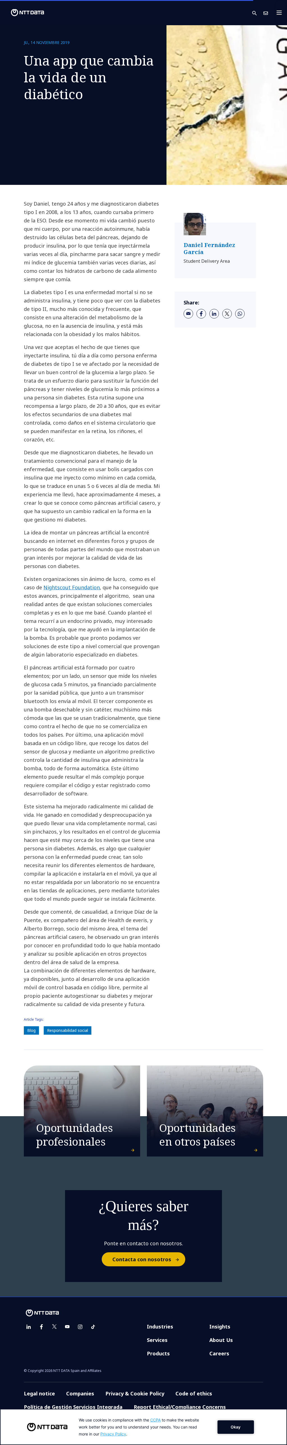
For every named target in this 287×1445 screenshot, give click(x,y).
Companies (80, 1393)
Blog (31, 1030)
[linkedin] (214, 313)
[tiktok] (93, 1327)
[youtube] (67, 1327)
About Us (221, 1340)
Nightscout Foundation (71, 587)
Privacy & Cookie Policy (134, 1393)
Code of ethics (193, 1393)
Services (157, 1340)
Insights (219, 1326)
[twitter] (227, 313)
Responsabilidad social (67, 1030)
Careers (219, 1353)
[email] (188, 313)
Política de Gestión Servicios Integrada (73, 1407)
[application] (143, 1427)
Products (158, 1353)
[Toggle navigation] (281, 12)
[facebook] (201, 313)
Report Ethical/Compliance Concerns (180, 1407)
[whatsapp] (240, 313)
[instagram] (80, 1327)
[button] (257, 13)
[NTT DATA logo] (23, 12)
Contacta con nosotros (141, 1259)
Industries (160, 1326)
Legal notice (39, 1393)
